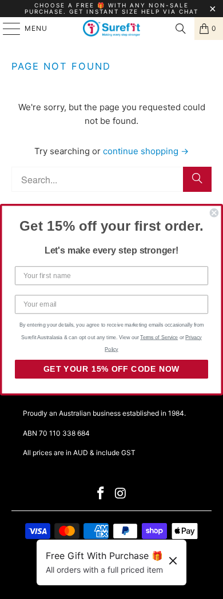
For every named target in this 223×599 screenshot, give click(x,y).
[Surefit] (112, 28)
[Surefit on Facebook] (101, 494)
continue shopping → (146, 151)
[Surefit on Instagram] (121, 494)
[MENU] (6, 28)
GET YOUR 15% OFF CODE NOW (111, 369)
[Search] (181, 28)
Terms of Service (159, 337)
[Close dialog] (214, 213)
